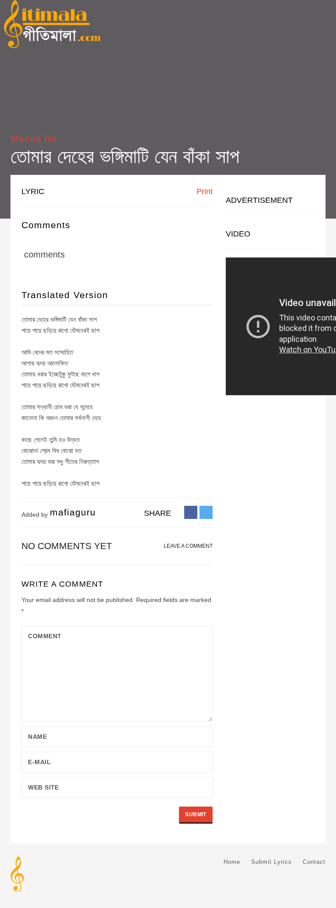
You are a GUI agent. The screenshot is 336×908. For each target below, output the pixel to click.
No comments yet (66, 546)
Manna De (33, 138)
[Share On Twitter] (206, 511)
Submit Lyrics (271, 862)
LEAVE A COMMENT (188, 546)
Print (203, 191)
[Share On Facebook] (190, 511)
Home (232, 862)
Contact (314, 862)
